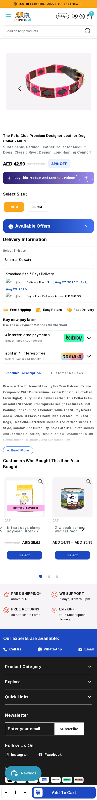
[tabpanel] (48, 418)
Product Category (23, 666)
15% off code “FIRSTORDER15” (48, 3)
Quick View (40, 481)
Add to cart (64, 792)
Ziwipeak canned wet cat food (70, 529)
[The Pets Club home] (22, 15)
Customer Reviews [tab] (67, 373)
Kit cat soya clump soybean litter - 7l (24, 529)
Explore (13, 681)
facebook (53, 754)
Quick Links (16, 696)
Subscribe (69, 728)
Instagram (19, 754)
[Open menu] (7, 16)
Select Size (14, 195)
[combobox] (48, 31)
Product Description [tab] (23, 373)
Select (24, 555)
